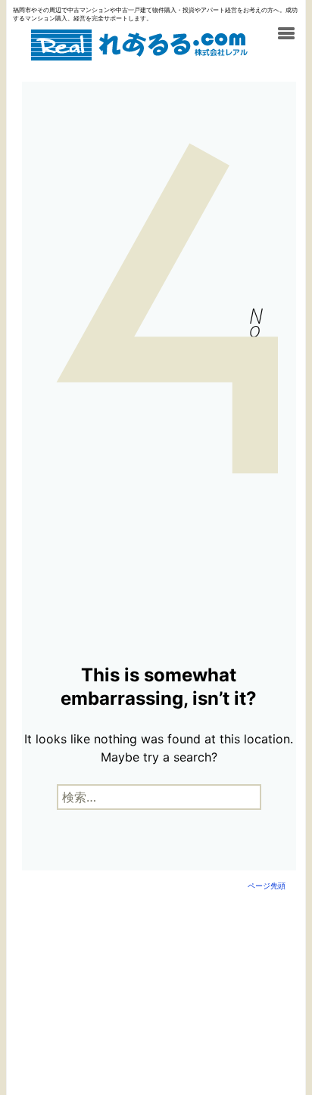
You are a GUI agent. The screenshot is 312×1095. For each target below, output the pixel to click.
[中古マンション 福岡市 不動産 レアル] (138, 48)
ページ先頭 (266, 885)
